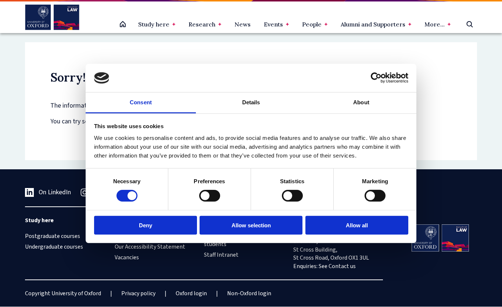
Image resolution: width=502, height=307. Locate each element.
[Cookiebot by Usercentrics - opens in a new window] (376, 77)
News (242, 24)
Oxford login (191, 293)
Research (202, 24)
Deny (145, 225)
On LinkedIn (55, 192)
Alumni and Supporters (373, 24)
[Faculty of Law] (52, 17)
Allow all (357, 225)
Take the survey (39, 270)
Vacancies (127, 257)
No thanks (86, 270)
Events (273, 24)
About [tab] (361, 102)
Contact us (342, 266)
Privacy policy (138, 293)
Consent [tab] (141, 102)
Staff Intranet (221, 255)
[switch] (209, 196)
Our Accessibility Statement (150, 247)
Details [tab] (251, 102)
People (312, 24)
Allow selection (251, 225)
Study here (153, 24)
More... (434, 24)
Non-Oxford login (249, 293)
